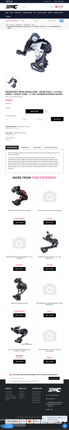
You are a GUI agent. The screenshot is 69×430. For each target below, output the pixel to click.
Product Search (36, 391)
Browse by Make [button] (58, 12)
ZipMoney (21, 396)
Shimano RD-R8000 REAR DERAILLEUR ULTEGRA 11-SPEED (19, 350)
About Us (21, 391)
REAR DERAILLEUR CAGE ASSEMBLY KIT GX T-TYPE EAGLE (19, 257)
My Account (8, 391)
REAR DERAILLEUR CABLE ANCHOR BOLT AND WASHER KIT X (50, 303)
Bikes (6, 12)
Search (50, 12)
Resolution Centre (10, 396)
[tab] (12, 147)
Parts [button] (11, 12)
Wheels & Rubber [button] (27, 12)
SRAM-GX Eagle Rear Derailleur (19, 303)
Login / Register (59, 1)
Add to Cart (50, 222)
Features (37, 147)
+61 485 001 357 (53, 395)
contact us (47, 1)
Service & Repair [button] (41, 12)
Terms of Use (36, 396)
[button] (46, 111)
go (61, 21)
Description (12, 147)
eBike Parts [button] (18, 12)
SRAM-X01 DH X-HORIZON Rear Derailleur (19, 210)
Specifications (51, 147)
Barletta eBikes (36, 394)
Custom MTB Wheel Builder (10, 398)
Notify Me (34, 111)
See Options (19, 222)
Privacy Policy (35, 381)
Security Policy (36, 402)
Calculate (57, 119)
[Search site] (51, 7)
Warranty (25, 147)
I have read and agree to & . (25, 381)
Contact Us (22, 398)
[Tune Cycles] (11, 6)
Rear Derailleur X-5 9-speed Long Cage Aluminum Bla (50, 350)
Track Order (8, 394)
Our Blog (21, 394)
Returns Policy (36, 400)
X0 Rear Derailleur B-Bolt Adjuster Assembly (50, 210)
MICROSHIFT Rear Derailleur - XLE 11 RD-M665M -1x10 (49, 257)
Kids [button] (34, 12)
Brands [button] (8, 16)
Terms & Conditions (26, 381)
